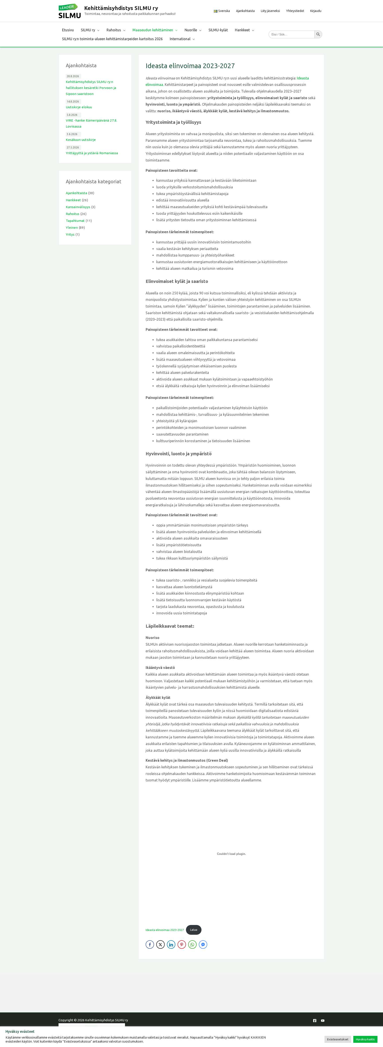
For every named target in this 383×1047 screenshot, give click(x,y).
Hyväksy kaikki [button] (365, 1039)
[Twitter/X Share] (160, 944)
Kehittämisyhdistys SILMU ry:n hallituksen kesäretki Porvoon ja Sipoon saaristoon (91, 88)
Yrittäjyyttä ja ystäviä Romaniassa (92, 153)
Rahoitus (114, 30)
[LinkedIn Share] (171, 944)
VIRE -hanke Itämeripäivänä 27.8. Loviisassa (91, 123)
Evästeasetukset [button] (337, 1039)
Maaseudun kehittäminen (153, 30)
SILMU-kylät (218, 30)
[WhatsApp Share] (192, 944)
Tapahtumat (75, 221)
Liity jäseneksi (270, 11)
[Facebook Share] (150, 944)
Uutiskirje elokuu (79, 107)
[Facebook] (315, 1020)
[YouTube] (322, 1020)
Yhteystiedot (295, 11)
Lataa (193, 929)
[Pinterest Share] (182, 944)
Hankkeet (242, 30)
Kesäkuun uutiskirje (81, 140)
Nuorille (191, 30)
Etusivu (68, 30)
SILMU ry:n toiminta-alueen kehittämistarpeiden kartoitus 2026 (112, 39)
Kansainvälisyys (78, 207)
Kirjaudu (315, 11)
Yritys (70, 234)
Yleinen (72, 227)
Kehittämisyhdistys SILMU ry (121, 8)
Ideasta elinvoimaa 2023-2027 (165, 929)
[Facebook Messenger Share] (203, 944)
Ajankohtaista (245, 11)
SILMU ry (88, 30)
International (180, 39)
